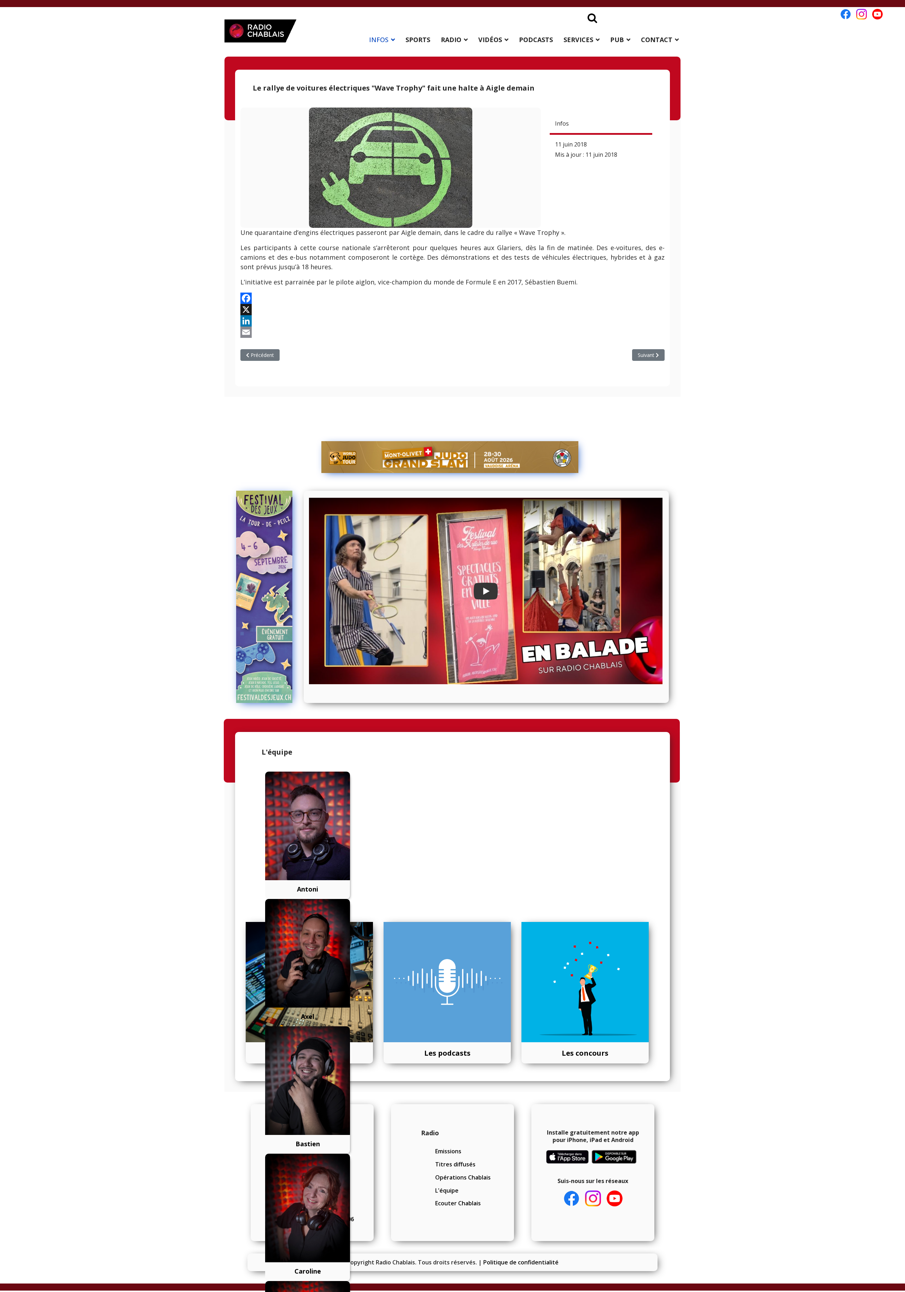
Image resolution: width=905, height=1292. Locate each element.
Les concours (585, 1053)
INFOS (379, 39)
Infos (562, 123)
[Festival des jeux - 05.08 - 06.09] (267, 597)
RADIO (451, 39)
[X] (452, 309)
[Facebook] (452, 298)
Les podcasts (447, 1053)
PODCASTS (536, 39)
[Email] (452, 332)
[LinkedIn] (452, 321)
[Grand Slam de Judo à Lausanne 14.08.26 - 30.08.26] (450, 457)
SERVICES (578, 39)
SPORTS (417, 39)
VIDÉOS (490, 39)
